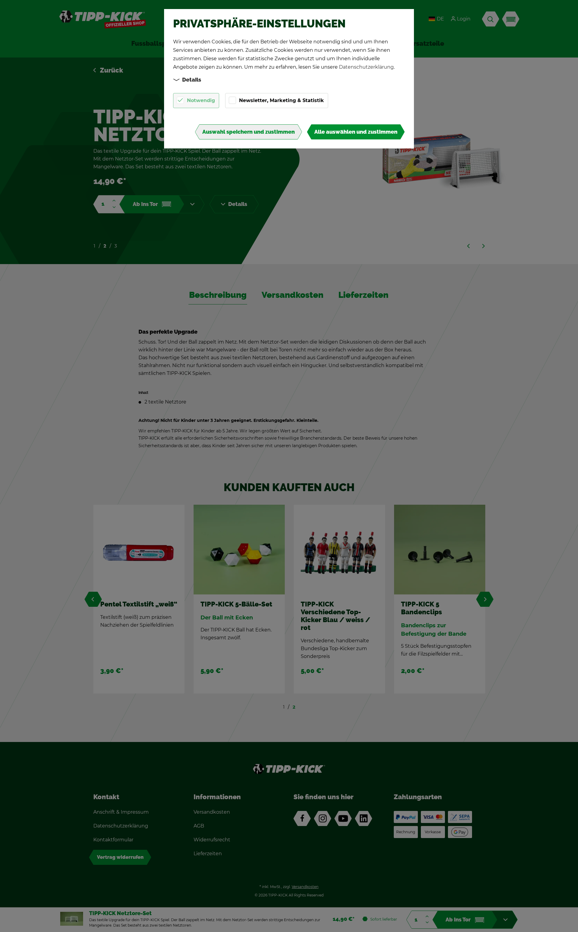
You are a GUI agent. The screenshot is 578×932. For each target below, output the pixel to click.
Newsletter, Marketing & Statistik (281, 100)
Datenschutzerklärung (366, 67)
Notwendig (201, 100)
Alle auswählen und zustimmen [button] (355, 132)
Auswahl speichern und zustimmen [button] (248, 132)
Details (191, 79)
